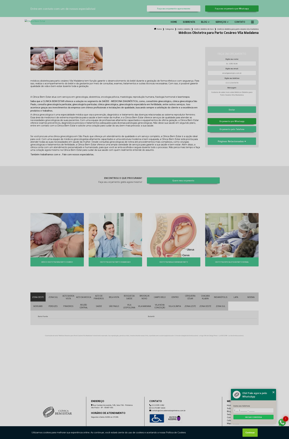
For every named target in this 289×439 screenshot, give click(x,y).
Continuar (250, 432)
